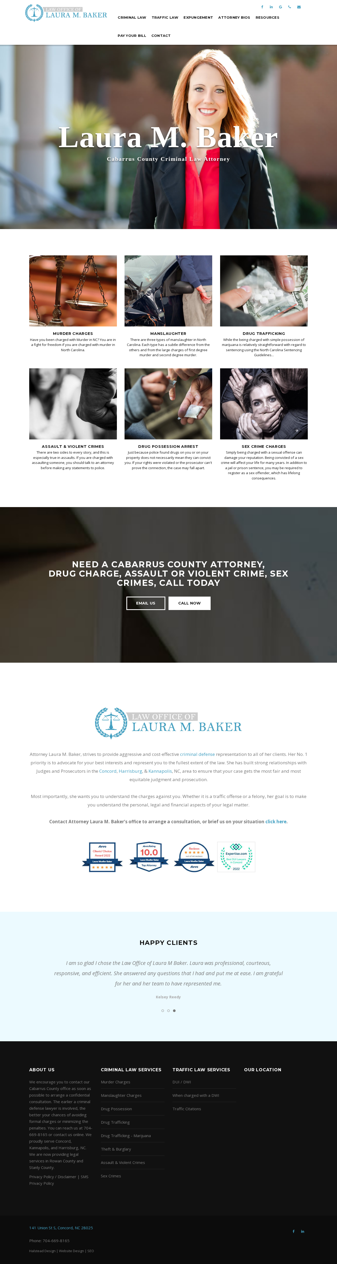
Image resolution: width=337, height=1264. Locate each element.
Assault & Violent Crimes (73, 446)
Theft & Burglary (116, 1149)
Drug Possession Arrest (168, 446)
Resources (267, 17)
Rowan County (62, 1160)
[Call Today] (289, 4)
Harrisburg (130, 771)
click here (275, 822)
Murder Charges (73, 333)
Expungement (198, 17)
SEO (90, 1250)
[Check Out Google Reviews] (280, 4)
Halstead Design (42, 1250)
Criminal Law (132, 17)
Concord (108, 771)
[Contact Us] (299, 4)
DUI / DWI (181, 1081)
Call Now (189, 603)
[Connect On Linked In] (271, 4)
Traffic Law (165, 17)
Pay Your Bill (132, 35)
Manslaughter (168, 333)
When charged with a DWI (195, 1095)
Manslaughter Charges (121, 1095)
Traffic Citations (186, 1108)
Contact (161, 35)
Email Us (145, 603)
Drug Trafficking (264, 333)
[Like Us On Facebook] (262, 4)
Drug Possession (116, 1108)
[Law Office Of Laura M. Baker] (66, 13)
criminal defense (197, 754)
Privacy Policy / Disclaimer (52, 1176)
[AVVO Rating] (168, 856)
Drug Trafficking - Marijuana (126, 1135)
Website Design (71, 1250)
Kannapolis (160, 771)
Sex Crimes (111, 1175)
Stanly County (41, 1167)
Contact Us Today (168, 164)
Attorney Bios (234, 17)
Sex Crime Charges (264, 446)
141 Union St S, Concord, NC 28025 (61, 1227)
